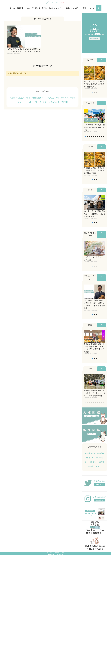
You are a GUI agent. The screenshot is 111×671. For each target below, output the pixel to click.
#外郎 (93, 453)
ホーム (12, 8)
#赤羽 (101, 462)
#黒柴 (12, 98)
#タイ (28, 98)
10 (103, 136)
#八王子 (51, 98)
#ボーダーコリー (41, 102)
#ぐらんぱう (54, 102)
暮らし (44, 8)
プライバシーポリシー (58, 552)
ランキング (29, 8)
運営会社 (49, 552)
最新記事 (19, 8)
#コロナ (95, 458)
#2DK (98, 466)
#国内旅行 (20, 98)
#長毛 (87, 453)
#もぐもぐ (94, 462)
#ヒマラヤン (61, 98)
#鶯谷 (88, 458)
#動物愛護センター (39, 98)
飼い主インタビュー (56, 8)
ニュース (91, 8)
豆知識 (37, 8)
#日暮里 (91, 466)
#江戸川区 (64, 102)
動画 (84, 8)
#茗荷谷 (100, 453)
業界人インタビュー (73, 8)
